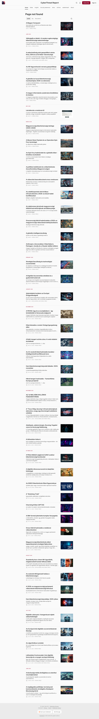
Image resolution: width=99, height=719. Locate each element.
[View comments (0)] (38, 30)
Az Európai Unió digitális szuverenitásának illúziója (41, 630)
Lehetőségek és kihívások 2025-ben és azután (38, 578)
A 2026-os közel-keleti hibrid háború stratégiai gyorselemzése (38, 157)
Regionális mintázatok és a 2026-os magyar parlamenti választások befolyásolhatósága (40, 532)
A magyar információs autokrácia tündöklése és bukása (42, 94)
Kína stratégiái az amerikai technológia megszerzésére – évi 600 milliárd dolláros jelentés (42, 442)
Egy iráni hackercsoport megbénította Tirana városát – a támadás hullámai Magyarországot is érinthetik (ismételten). (42, 660)
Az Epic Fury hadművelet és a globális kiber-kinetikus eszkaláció (41, 154)
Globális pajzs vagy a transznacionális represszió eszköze (41, 485)
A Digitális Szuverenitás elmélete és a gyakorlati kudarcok (39, 277)
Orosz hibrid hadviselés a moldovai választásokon (38, 529)
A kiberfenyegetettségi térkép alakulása (36, 370)
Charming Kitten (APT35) (35, 505)
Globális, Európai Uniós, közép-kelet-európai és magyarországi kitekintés (38, 602)
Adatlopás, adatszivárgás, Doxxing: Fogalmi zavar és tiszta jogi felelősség (41, 426)
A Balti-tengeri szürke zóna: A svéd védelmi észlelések (41, 340)
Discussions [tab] (38, 18)
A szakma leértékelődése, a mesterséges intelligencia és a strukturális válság (41, 83)
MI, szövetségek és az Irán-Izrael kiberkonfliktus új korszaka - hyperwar (42, 645)
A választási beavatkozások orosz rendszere (42, 179)
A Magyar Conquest (33, 23)
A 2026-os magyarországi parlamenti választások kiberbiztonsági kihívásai (39, 587)
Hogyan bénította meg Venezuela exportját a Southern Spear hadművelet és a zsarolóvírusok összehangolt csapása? (42, 315)
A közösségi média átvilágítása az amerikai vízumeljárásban (41, 674)
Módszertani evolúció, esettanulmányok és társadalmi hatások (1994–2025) (40, 182)
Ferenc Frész (33, 28)
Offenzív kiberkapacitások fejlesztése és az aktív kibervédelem (38, 356)
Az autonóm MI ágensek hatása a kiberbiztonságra (37, 575)
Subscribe (86, 3)
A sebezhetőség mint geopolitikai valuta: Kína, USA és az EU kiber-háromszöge (40, 53)
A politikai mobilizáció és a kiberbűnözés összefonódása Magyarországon (40, 168)
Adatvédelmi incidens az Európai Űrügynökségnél (37, 294)
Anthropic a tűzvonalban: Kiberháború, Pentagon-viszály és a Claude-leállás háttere (42, 245)
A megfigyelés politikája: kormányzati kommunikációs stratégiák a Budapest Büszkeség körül (39, 689)
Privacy (45, 708)
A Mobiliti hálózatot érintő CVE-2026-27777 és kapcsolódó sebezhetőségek (41, 211)
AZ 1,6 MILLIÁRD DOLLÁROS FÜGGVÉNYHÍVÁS (36, 396)
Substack (42, 715)
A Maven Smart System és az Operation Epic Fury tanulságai (41, 141)
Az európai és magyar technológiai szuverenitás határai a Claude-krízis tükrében (41, 69)
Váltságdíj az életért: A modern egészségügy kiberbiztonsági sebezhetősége (42, 39)
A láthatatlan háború (33, 439)
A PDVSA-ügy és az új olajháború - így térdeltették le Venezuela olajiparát (39, 312)
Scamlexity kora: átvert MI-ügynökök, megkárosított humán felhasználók (39, 561)
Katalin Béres (35, 60)
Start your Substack (45, 712)
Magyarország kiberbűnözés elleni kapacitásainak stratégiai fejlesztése (39, 543)
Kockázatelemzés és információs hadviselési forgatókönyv (41, 590)
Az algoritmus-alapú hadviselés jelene (36, 144)
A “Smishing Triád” (32, 494)
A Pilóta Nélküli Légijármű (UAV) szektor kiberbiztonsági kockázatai (40, 456)
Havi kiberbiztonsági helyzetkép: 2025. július (42, 599)
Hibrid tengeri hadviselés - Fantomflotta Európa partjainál (40, 380)
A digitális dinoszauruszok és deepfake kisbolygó (40, 470)
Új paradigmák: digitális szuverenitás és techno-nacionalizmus (38, 677)
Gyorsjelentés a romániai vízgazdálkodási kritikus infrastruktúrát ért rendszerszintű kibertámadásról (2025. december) (41, 330)
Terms (49, 708)
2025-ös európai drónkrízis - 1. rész (35, 383)
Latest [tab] (28, 18)
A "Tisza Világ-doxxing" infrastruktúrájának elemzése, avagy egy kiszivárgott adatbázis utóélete (41, 411)
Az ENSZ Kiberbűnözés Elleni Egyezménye (41, 483)
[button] (26, 7)
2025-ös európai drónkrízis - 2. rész (35, 343)
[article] (49, 26)
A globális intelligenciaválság (36, 233)
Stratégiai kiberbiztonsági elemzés (35, 224)
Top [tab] (32, 18)
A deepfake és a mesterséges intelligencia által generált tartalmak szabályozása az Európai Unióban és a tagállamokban (40, 474)
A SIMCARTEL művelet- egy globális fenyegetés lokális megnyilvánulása (40, 518)
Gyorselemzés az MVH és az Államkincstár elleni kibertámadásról (39, 25)
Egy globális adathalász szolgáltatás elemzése (38, 496)
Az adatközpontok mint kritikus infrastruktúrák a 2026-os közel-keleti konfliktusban (39, 194)
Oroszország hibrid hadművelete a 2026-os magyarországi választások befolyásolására (42, 221)
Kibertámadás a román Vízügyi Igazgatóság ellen (41, 326)
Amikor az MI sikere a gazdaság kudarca (36, 235)
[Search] (76, 2)
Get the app (57, 712)
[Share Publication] (80, 2)
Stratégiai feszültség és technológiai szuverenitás (39, 263)
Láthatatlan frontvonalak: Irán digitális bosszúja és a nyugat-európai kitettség (40, 656)
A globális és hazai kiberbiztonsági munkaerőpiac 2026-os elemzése (38, 80)
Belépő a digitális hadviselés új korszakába (37, 198)
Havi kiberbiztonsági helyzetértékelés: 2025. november (42, 367)
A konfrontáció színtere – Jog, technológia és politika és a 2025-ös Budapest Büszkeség (41, 693)
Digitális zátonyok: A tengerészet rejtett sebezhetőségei (40, 616)
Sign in (94, 3)
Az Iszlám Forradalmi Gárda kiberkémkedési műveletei (40, 507)
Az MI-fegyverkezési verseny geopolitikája (41, 67)
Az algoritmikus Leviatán (35, 643)
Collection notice (56, 708)
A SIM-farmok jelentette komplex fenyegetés (42, 516)
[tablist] (34, 18)
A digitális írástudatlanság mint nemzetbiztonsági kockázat (41, 171)
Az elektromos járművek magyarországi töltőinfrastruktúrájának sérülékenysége (40, 207)
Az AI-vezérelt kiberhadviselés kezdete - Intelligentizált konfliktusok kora (40, 353)
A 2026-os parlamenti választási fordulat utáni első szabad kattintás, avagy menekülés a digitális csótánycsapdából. (41, 113)
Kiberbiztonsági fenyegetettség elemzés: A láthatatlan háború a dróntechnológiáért (42, 459)
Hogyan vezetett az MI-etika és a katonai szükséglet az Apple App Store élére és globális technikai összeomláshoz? (42, 248)
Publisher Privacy (54, 706)
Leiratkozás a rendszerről (35, 110)
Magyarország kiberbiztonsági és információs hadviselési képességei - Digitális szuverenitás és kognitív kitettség (41, 130)
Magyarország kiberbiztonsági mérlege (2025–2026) (40, 127)
